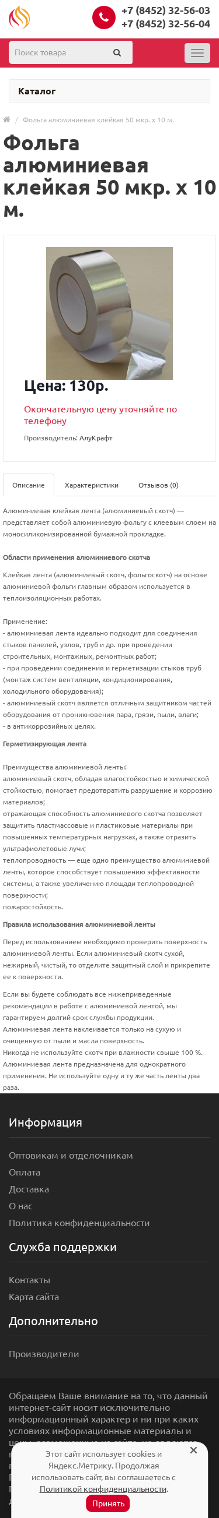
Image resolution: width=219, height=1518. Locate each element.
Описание (28, 485)
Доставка (29, 1189)
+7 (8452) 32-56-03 (165, 10)
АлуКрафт (96, 438)
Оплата (24, 1172)
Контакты (29, 1280)
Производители (44, 1353)
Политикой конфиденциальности (103, 1489)
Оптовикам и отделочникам (71, 1155)
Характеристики (92, 485)
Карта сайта (34, 1296)
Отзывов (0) (158, 485)
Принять (108, 1503)
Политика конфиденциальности (79, 1222)
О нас (20, 1206)
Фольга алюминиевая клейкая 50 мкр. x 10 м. (98, 119)
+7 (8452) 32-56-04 (165, 23)
